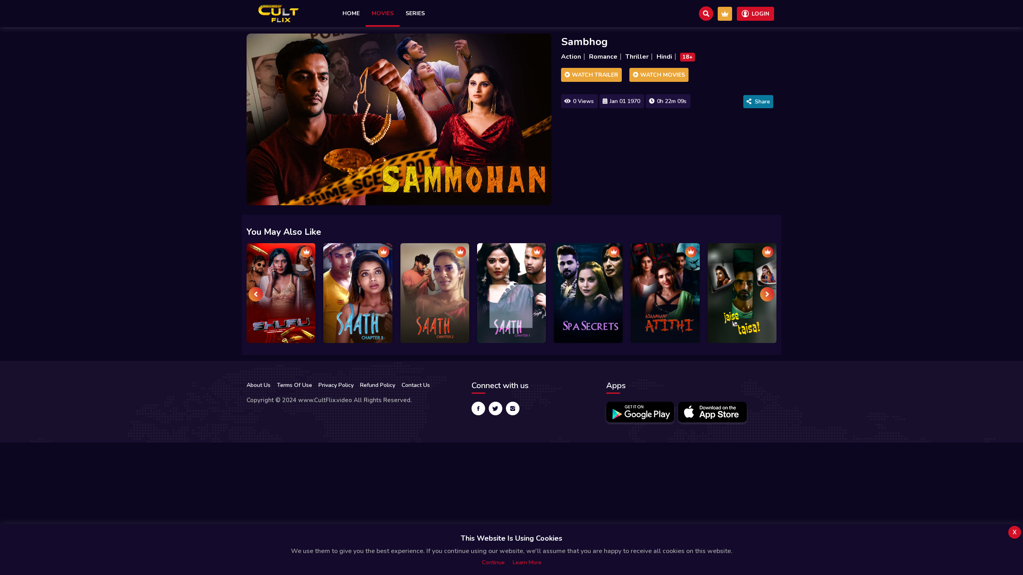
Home (351, 13)
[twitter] (495, 408)
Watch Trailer (594, 75)
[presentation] (256, 294)
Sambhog (584, 42)
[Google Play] (640, 412)
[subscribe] (725, 14)
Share (762, 101)
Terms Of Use (294, 385)
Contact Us (416, 385)
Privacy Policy (336, 385)
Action (571, 56)
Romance (603, 56)
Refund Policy (377, 385)
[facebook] (478, 408)
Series (415, 13)
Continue (493, 562)
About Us (259, 385)
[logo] (278, 13)
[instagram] (512, 408)
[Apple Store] (712, 412)
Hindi (664, 56)
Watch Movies (662, 75)
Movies (383, 13)
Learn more (527, 562)
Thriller (637, 56)
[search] (706, 13)
